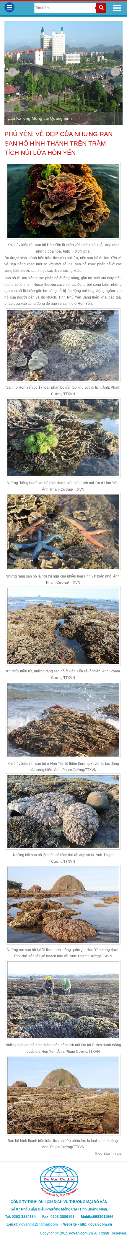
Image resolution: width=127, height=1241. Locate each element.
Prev (12, 72)
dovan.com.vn (100, 1224)
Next (115, 72)
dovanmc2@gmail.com (40, 1224)
